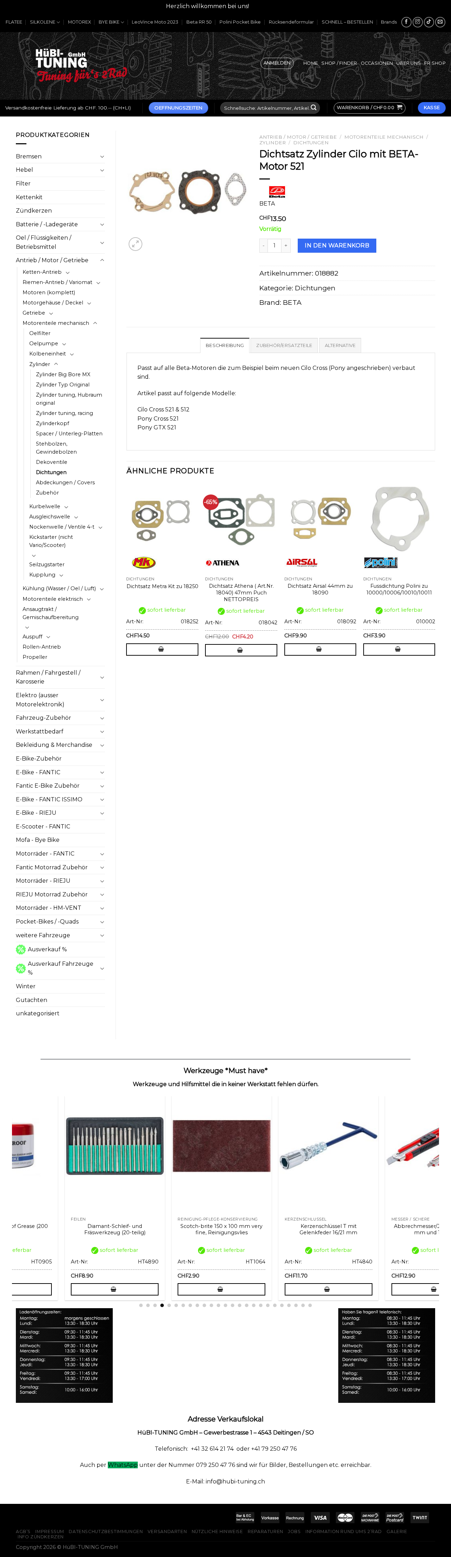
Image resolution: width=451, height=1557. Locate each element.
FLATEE (14, 22)
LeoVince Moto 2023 (155, 22)
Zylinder (39, 364)
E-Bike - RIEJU (36, 812)
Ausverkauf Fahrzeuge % (60, 968)
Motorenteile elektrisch (53, 599)
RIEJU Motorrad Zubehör (52, 894)
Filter (23, 183)
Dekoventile (51, 462)
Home (310, 63)
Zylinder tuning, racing (64, 413)
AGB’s (23, 1531)
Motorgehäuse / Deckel (53, 303)
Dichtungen (51, 472)
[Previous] (127, 579)
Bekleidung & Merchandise (54, 745)
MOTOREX (79, 22)
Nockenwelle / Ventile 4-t (61, 527)
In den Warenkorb (337, 245)
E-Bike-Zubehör (39, 758)
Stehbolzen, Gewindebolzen (56, 448)
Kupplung (42, 575)
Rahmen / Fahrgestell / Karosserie (48, 677)
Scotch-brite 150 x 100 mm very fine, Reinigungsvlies (162, 1229)
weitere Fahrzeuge (43, 935)
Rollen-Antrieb (42, 647)
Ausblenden (268, 6)
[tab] (224, 345)
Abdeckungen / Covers (65, 482)
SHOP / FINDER (339, 63)
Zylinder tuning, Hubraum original (69, 399)
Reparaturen (265, 1531)
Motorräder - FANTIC (45, 853)
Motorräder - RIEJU (43, 880)
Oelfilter (39, 333)
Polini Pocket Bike (240, 22)
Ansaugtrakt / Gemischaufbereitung (51, 613)
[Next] (435, 579)
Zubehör (47, 493)
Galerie (397, 1531)
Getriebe (34, 313)
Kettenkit (29, 197)
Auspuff (32, 636)
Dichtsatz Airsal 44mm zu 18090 (320, 589)
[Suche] (314, 108)
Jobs (294, 1531)
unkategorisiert (38, 1013)
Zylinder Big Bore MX (63, 374)
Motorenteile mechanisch (56, 323)
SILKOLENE (42, 22)
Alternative (340, 345)
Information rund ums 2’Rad (343, 1531)
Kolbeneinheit (47, 354)
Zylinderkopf (52, 423)
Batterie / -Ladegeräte (47, 224)
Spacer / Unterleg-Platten (69, 433)
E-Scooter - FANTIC (43, 826)
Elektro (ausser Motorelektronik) (40, 700)
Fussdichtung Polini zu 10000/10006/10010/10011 (399, 589)
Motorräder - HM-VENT (48, 907)
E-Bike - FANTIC (38, 772)
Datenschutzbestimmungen (106, 1531)
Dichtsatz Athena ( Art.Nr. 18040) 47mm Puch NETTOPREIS (241, 592)
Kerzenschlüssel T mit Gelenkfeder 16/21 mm (268, 1229)
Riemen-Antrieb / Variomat (57, 282)
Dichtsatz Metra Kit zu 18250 (162, 586)
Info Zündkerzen (41, 1536)
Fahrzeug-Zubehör (43, 717)
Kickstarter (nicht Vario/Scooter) (51, 541)
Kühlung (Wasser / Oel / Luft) (59, 588)
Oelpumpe (43, 343)
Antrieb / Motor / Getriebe (52, 260)
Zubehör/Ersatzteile (284, 345)
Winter (26, 986)
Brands (389, 22)
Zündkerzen (34, 210)
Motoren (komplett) (49, 292)
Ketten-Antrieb (42, 272)
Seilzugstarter (46, 564)
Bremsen (29, 156)
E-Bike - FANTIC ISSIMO (49, 799)
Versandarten (167, 1531)
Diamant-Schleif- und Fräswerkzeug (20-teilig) (54, 1229)
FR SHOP (435, 63)
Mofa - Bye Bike (38, 840)
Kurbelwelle (44, 506)
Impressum (49, 1531)
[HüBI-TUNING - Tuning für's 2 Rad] (81, 65)
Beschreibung (225, 345)
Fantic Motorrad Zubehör (52, 867)
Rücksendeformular (291, 22)
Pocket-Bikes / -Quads (47, 921)
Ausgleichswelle (49, 516)
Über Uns (408, 63)
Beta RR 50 (199, 22)
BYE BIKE (109, 22)
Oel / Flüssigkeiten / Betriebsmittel (43, 242)
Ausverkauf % (47, 949)
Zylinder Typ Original (62, 385)
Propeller (35, 657)
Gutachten (31, 1000)
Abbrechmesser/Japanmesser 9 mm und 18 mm (375, 1229)
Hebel (24, 169)
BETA (292, 302)
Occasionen (377, 63)
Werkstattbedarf (39, 731)
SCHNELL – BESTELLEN (347, 22)
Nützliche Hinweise (217, 1531)
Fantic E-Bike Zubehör (48, 785)
